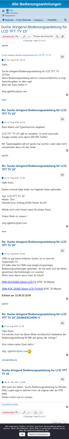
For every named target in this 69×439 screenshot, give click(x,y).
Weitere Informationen (38, 434)
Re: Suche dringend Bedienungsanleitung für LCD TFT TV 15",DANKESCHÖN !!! (34, 316)
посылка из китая (10, 404)
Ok (22, 434)
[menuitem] (9, 10)
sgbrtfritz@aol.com (17, 351)
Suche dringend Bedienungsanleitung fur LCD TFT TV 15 (34, 372)
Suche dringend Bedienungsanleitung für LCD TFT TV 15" (34, 29)
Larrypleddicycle (9, 360)
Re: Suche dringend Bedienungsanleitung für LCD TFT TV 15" (34, 112)
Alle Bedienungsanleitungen (36, 4)
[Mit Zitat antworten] (62, 56)
